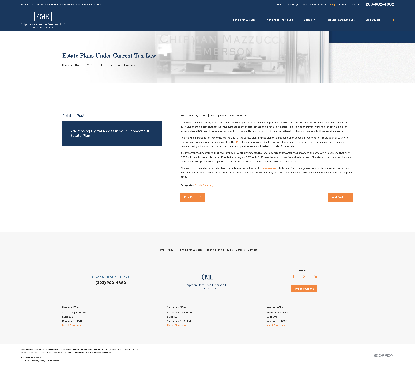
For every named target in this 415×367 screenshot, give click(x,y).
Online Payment (304, 288)
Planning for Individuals (219, 249)
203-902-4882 (380, 4)
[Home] (43, 20)
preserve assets (270, 168)
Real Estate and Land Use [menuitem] (340, 19)
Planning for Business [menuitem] (243, 19)
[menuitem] (25, 361)
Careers (343, 4)
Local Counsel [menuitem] (373, 19)
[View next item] (89, 150)
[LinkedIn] (315, 276)
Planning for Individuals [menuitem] (279, 19)
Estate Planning (204, 185)
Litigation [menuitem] (309, 19)
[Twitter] (304, 276)
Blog (332, 4)
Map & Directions (71, 325)
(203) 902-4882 (110, 282)
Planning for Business (190, 249)
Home (279, 4)
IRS (237, 142)
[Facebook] (293, 276)
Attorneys (292, 4)
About (171, 249)
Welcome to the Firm (314, 4)
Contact (356, 4)
